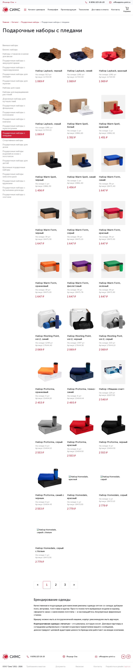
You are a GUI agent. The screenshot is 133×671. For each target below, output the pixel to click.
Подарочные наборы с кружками (14, 182)
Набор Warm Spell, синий (81, 176)
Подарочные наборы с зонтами (14, 195)
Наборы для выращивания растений (15, 93)
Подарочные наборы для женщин (15, 75)
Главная (6, 22)
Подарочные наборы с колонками (14, 113)
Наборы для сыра (11, 88)
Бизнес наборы (10, 49)
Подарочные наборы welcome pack (13, 175)
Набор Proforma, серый (48, 442)
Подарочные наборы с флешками (14, 106)
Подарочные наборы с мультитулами (14, 127)
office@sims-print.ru (121, 2)
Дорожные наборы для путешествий (14, 100)
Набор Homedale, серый (113, 495)
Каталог (15, 22)
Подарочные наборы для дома (15, 145)
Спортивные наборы (13, 140)
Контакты (98, 667)
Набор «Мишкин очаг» (111, 389)
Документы (60, 667)
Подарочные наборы (30, 22)
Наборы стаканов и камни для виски (15, 55)
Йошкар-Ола (8, 2)
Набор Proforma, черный (113, 442)
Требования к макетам (35, 667)
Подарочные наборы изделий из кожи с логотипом (13, 153)
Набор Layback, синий (79, 70)
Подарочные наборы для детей (15, 161)
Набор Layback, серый (48, 123)
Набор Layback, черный (48, 70)
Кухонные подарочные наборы (14, 168)
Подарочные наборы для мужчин (15, 82)
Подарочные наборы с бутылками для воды (14, 188)
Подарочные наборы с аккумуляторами (14, 61)
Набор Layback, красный (113, 70)
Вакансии (80, 667)
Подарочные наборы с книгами (14, 120)
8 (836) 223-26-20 (97, 2)
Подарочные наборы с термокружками (14, 68)
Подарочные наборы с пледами (14, 134)
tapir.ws (127, 667)
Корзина (127, 11)
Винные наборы (10, 45)
